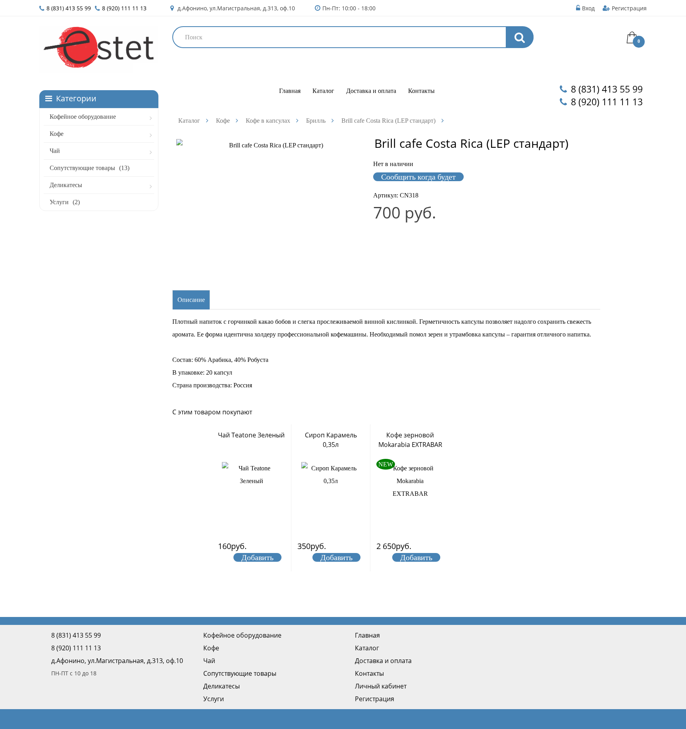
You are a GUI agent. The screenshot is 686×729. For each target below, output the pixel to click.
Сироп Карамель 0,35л (331, 440)
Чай (55, 150)
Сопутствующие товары (89, 167)
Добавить (257, 557)
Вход (588, 8)
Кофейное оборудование (83, 116)
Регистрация (629, 8)
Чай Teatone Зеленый (251, 435)
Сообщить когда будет (418, 176)
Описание (191, 299)
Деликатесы (66, 185)
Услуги (65, 202)
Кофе (57, 133)
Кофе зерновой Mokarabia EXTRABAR (410, 440)
